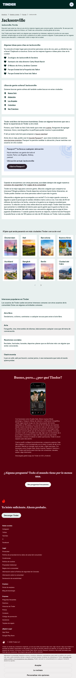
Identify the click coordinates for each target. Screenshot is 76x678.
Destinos (4, 14)
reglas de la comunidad (36, 185)
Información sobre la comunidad (13, 575)
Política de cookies (8, 562)
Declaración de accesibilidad (11, 578)
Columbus (12, 105)
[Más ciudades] (41, 285)
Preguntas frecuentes (9, 600)
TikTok (4, 532)
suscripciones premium (13, 140)
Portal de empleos (8, 587)
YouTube (5, 536)
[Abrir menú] (71, 4)
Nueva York (12, 93)
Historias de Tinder (8, 606)
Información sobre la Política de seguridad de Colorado (20, 572)
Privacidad (5, 551)
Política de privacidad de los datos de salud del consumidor (22, 555)
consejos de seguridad (13, 185)
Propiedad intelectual (9, 565)
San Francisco (13, 109)
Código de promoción (9, 616)
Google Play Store (8, 636)
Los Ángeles (12, 101)
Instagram (5, 529)
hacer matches (41, 134)
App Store (5, 632)
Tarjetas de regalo (8, 623)
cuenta (48, 128)
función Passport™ (36, 138)
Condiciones (6, 558)
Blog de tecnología (8, 591)
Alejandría (12, 97)
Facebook (5, 542)
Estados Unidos (14, 14)
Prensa (4, 610)
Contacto (5, 613)
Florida (24, 14)
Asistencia (5, 620)
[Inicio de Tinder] (9, 4)
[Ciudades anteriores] (35, 285)
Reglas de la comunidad (10, 568)
